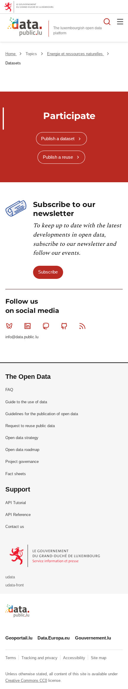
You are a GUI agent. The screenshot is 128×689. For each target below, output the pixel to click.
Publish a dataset (57, 138)
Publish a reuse (58, 157)
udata (10, 577)
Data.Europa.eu (54, 637)
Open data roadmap (22, 449)
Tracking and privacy (40, 658)
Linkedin (27, 326)
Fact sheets (15, 474)
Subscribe (48, 271)
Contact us (14, 526)
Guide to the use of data (26, 402)
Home (11, 54)
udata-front (14, 585)
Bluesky (9, 326)
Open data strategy (21, 437)
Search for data (107, 21)
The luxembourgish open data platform (77, 30)
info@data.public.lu (21, 337)
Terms (11, 658)
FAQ (9, 389)
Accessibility (74, 658)
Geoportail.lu (18, 637)
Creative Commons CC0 (26, 680)
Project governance (22, 461)
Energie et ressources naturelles (75, 54)
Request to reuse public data (30, 426)
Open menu (120, 21)
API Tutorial (15, 502)
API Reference (18, 514)
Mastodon (45, 326)
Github (64, 326)
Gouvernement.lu (93, 637)
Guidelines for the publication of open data (41, 414)
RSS (82, 326)
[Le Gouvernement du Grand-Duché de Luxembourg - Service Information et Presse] (55, 555)
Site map (98, 658)
